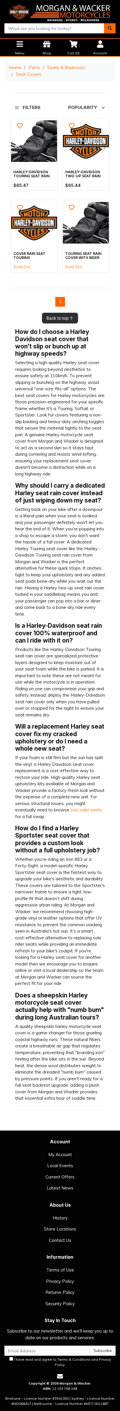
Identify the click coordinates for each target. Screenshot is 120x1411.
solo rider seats (86, 810)
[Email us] (60, 1376)
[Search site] (110, 28)
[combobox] (54, 28)
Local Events (60, 1165)
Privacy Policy (60, 1281)
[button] (19, 126)
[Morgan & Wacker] (60, 11)
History (60, 1218)
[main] (60, 220)
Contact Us (60, 1240)
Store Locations (60, 1229)
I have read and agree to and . (62, 1362)
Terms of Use (60, 1270)
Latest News (60, 1188)
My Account (60, 1154)
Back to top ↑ (60, 318)
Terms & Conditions (74, 1359)
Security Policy (60, 1303)
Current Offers (60, 1177)
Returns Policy (60, 1292)
